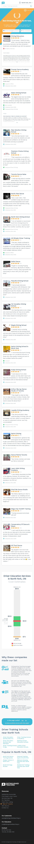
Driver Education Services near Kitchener (8, 742)
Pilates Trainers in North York (8, 760)
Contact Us (5, 807)
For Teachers (6, 800)
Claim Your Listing (7, 802)
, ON (28, 752)
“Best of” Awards (7, 804)
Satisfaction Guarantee (9, 794)
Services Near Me (7, 798)
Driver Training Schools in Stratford (24, 737)
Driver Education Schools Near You (8, 737)
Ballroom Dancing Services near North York (23, 761)
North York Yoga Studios (7, 765)
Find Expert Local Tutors (9, 796)
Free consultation (26, 30)
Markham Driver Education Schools (22, 741)
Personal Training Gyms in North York (23, 757)
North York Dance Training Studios (8, 757)
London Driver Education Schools (22, 746)
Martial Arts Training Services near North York (23, 766)
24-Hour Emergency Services (12, 30)
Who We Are (5, 806)
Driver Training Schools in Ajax (10, 746)
